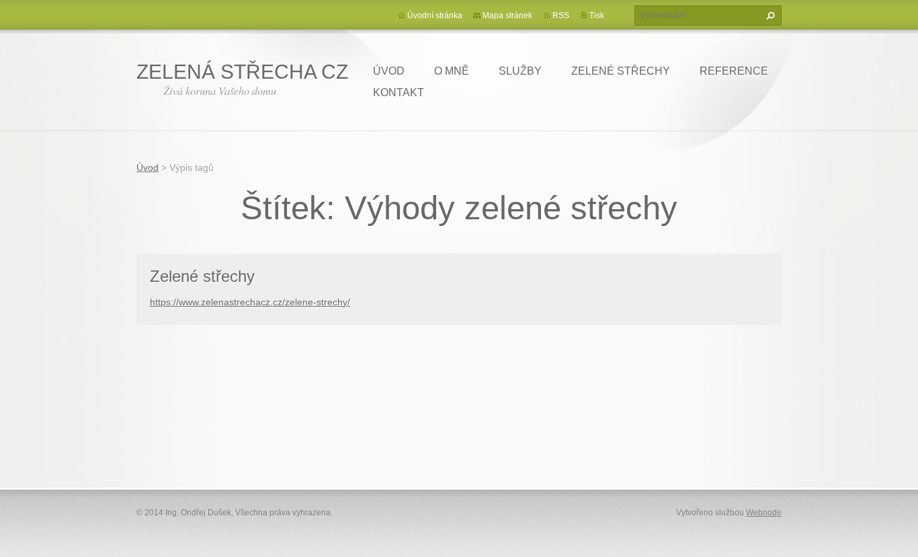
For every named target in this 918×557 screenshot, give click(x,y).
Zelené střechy (620, 71)
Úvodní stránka (434, 15)
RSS (560, 15)
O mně (451, 71)
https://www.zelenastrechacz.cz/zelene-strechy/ (250, 302)
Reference (734, 71)
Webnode (764, 512)
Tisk (596, 15)
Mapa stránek (507, 15)
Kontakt (398, 92)
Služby (520, 71)
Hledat (769, 15)
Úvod (389, 71)
